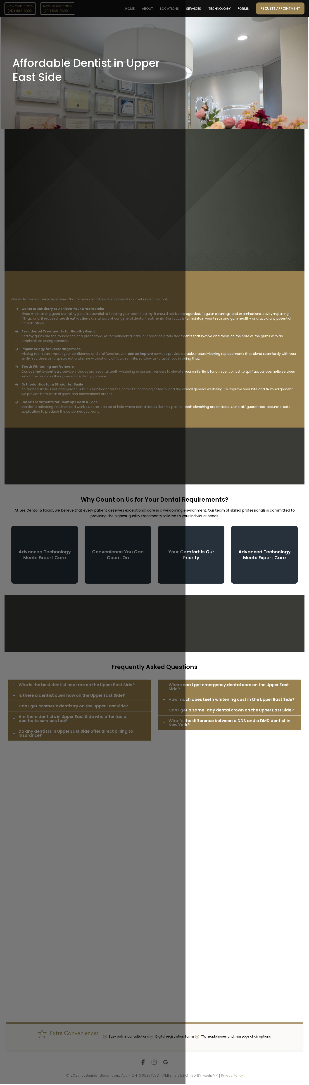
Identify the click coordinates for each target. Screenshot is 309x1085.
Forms (243, 8)
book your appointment (218, 637)
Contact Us (192, 247)
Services (193, 8)
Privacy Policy (232, 1075)
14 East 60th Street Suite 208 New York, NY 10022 (229, 907)
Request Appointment (280, 8)
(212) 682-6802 (217, 918)
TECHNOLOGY (219, 8)
